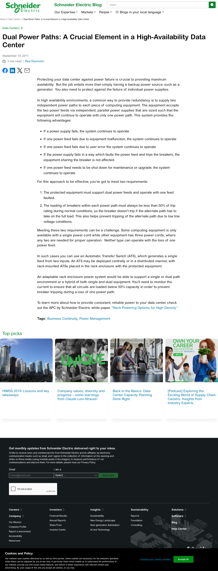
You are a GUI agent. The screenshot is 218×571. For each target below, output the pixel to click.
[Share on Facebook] (5, 71)
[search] (212, 5)
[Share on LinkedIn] (12, 71)
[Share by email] (27, 71)
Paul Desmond (34, 61)
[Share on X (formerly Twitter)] (20, 71)
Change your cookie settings (155, 559)
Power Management (94, 318)
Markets (87, 12)
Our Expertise (65, 12)
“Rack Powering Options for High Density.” (145, 308)
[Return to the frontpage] (23, 8)
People (104, 12)
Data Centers (14, 19)
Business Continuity (62, 318)
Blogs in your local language (140, 12)
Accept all (183, 559)
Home (2, 19)
